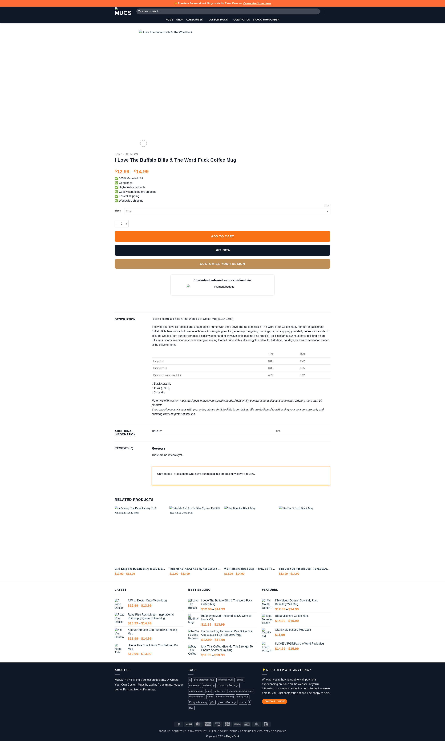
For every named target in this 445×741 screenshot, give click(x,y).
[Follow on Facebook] (117, 698)
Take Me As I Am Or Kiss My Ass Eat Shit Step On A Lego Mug (195, 568)
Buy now (222, 250)
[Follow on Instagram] (122, 698)
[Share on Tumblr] (146, 297)
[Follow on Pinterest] (137, 698)
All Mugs (132, 154)
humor (243, 702)
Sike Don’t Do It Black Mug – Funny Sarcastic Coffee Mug (304, 568)
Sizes (118, 211)
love (191, 708)
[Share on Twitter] (125, 297)
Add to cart (222, 236)
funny (210, 696)
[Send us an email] (132, 698)
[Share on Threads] (129, 297)
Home (169, 19)
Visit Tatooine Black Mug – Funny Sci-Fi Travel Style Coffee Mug (250, 568)
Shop (179, 19)
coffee (240, 679)
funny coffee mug (225, 696)
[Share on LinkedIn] (142, 297)
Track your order (266, 19)
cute (208, 691)
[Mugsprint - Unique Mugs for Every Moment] (123, 11)
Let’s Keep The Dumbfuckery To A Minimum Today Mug (140, 568)
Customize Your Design (222, 264)
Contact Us (241, 19)
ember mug (219, 691)
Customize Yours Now (257, 3)
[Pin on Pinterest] (138, 297)
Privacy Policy (197, 731)
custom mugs (196, 691)
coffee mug (209, 685)
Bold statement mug (204, 679)
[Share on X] (121, 297)
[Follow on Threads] (127, 698)
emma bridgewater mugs (241, 691)
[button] (328, 11)
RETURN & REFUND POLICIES (246, 731)
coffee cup (194, 685)
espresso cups (196, 696)
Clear (327, 206)
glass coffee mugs (227, 702)
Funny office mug (198, 702)
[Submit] (317, 11)
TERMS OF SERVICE (275, 731)
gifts (212, 702)
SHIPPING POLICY (218, 731)
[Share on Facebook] (116, 297)
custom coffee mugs (228, 685)
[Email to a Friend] (133, 297)
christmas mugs (225, 679)
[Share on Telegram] (150, 297)
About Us (164, 731)
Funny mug (242, 696)
